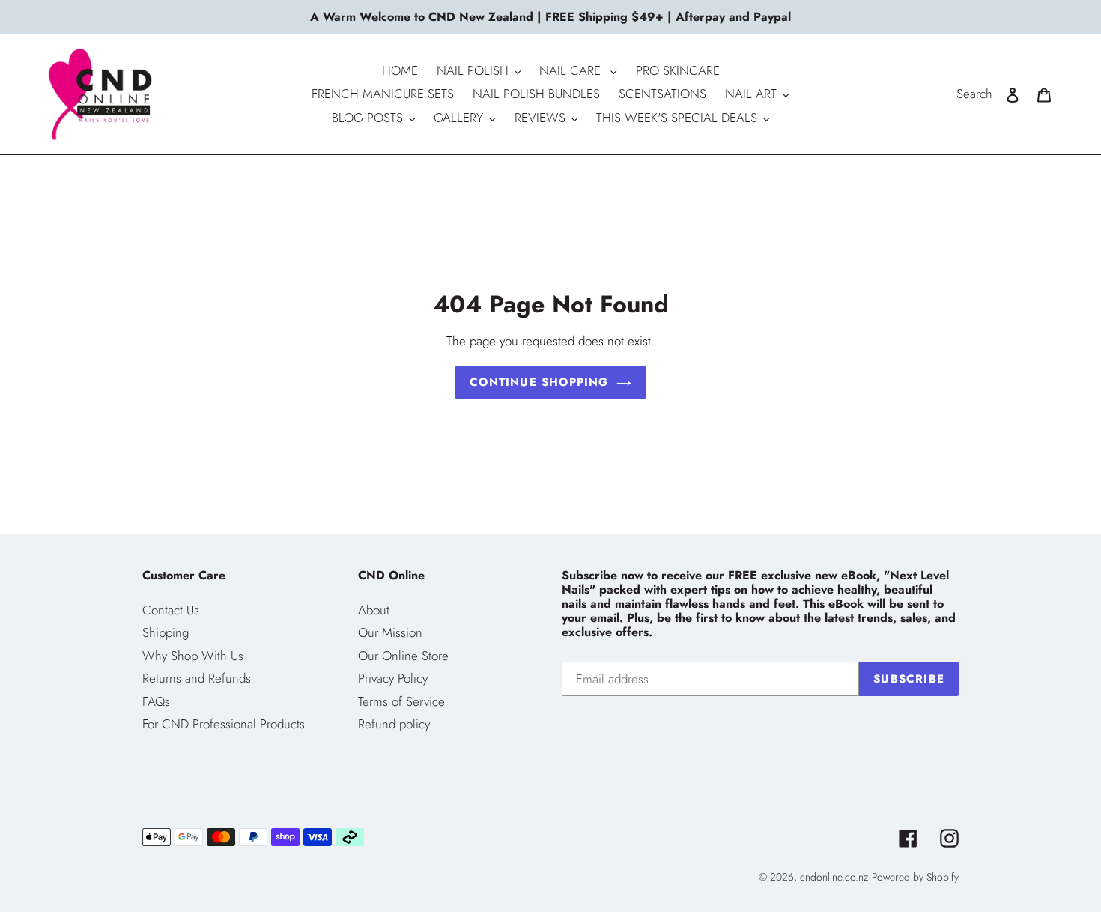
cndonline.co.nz (834, 876)
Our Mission (390, 632)
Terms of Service (401, 701)
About (373, 610)
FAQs (156, 701)
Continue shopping (539, 382)
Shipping (165, 632)
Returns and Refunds (196, 678)
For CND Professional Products (223, 724)
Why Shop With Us (192, 656)
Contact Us (170, 610)
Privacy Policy (393, 678)
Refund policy (394, 724)
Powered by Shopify (915, 876)
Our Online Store (403, 656)
